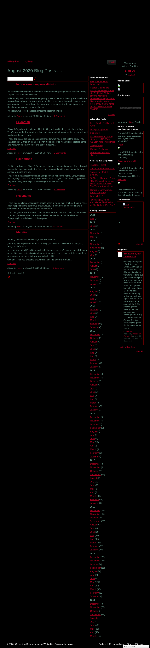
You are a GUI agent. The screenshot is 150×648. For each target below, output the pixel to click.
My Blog (29, 61)
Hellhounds (24, 158)
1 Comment (59, 116)
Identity (21, 232)
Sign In (131, 74)
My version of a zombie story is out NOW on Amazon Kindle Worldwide (102, 139)
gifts (130, 122)
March (93, 320)
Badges (102, 644)
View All (111, 114)
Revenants (23, 195)
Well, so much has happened (99, 82)
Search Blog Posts (35, 79)
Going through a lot (99, 129)
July (92, 255)
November (95, 233)
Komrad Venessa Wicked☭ (39, 644)
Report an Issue (116, 644)
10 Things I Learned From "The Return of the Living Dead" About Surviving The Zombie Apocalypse (102, 182)
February (94, 323)
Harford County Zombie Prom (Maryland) (101, 191)
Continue (11, 148)
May (92, 218)
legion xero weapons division (36, 84)
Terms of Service (135, 644)
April (92, 356)
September (95, 247)
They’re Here (96, 145)
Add (113, 62)
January (94, 284)
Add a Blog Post (127, 347)
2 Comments (60, 153)
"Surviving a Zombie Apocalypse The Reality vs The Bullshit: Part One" (102, 202)
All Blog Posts (14, 61)
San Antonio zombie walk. (102, 168)
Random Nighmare (99, 149)
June (92, 226)
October (94, 280)
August (93, 251)
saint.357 (122, 179)
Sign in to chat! (129, 646)
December (95, 262)
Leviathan (23, 122)
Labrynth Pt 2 (96, 196)
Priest (19, 116)
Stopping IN (95, 133)
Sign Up (130, 70)
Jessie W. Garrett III (127, 161)
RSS (9, 277)
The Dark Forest (98, 165)
